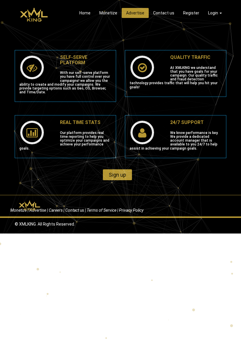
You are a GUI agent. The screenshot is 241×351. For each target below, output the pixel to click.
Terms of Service (101, 210)
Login (213, 13)
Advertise (135, 13)
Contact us (163, 13)
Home (85, 13)
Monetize (108, 13)
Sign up (117, 175)
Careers (56, 210)
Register (191, 13)
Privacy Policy (131, 210)
